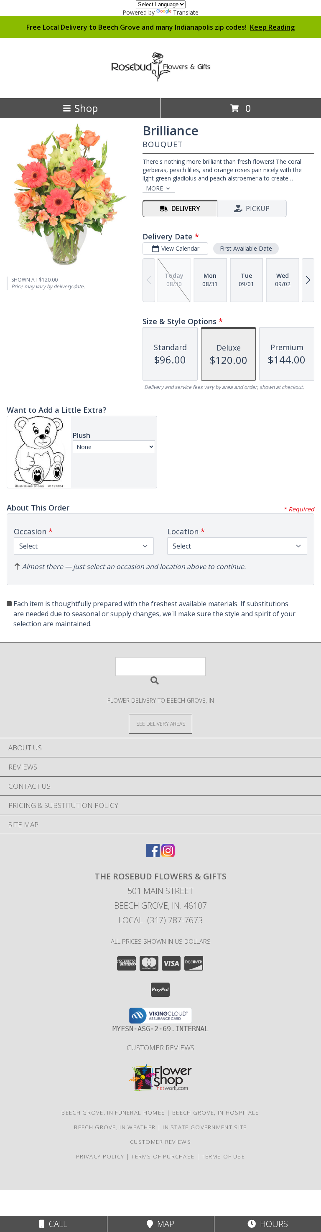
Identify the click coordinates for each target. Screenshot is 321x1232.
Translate (186, 12)
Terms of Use (223, 1156)
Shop (86, 108)
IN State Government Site (205, 1127)
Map (163, 1223)
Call (56, 1223)
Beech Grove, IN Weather (114, 1127)
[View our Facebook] (153, 854)
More (154, 188)
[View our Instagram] (168, 854)
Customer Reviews (160, 1047)
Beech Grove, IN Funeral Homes (113, 1112)
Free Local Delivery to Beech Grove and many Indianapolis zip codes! (160, 27)
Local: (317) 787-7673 (160, 920)
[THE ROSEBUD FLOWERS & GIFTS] (160, 78)
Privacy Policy (100, 1156)
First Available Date (246, 248)
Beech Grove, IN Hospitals (216, 1112)
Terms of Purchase (162, 1156)
